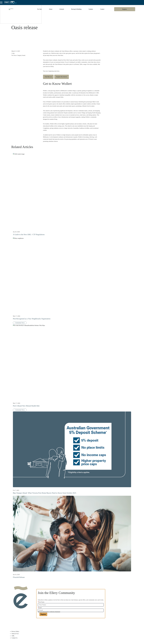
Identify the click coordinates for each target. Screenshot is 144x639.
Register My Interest (61, 76)
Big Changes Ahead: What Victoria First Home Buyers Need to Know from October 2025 (44, 493)
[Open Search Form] (142, 2)
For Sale (39, 9)
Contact (102, 9)
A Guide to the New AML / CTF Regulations (29, 234)
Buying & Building (76, 9)
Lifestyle (61, 9)
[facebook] (40, 623)
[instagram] (44, 623)
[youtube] (54, 623)
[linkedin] (49, 623)
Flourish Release (19, 577)
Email (40, 607)
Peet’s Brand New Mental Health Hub (26, 406)
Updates (91, 9)
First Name (41, 602)
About (50, 9)
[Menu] (1, 3)
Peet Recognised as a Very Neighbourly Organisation (31, 319)
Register (124, 9)
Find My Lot (48, 76)
